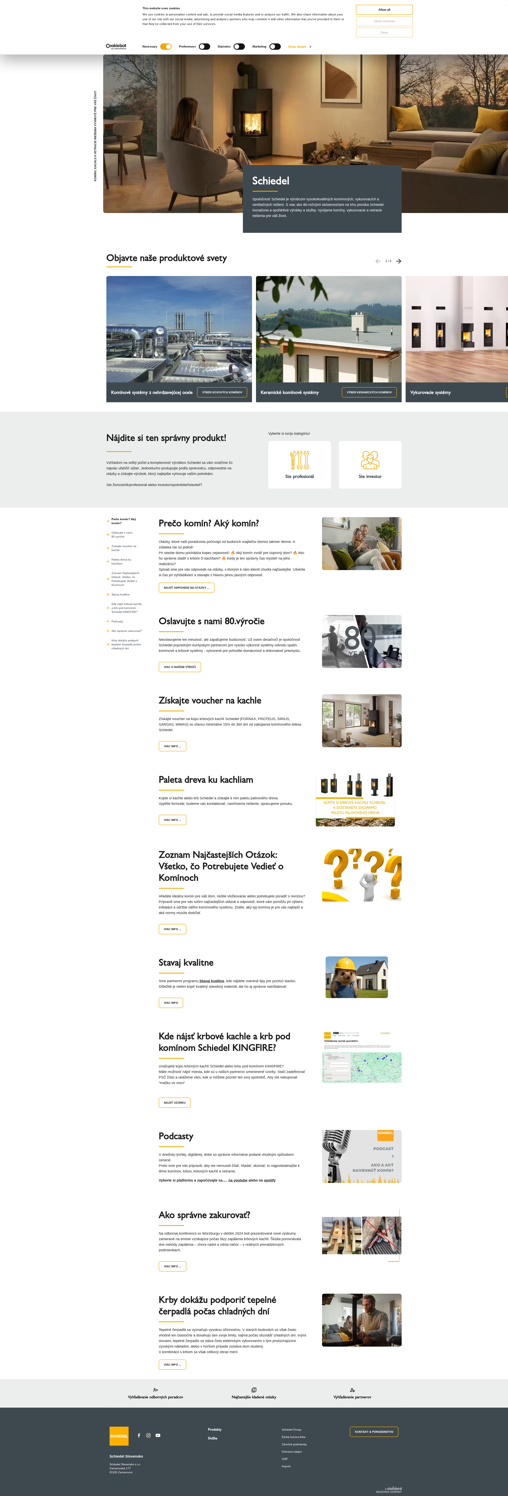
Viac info (171, 1002)
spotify (270, 1180)
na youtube (237, 1180)
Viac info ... (172, 746)
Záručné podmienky (294, 1444)
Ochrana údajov (292, 1451)
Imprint (286, 1466)
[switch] (204, 46)
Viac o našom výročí (180, 667)
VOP (285, 1459)
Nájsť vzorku (175, 1102)
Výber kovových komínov (222, 392)
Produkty (214, 1429)
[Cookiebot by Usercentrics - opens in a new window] (116, 47)
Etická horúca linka (293, 1437)
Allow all (384, 9)
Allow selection (384, 21)
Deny (384, 32)
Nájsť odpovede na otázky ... (186, 587)
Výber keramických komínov (369, 392)
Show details (297, 46)
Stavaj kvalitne (211, 981)
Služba (212, 1438)
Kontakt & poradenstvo (374, 1431)
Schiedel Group (291, 1429)
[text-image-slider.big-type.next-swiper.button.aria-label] (399, 261)
